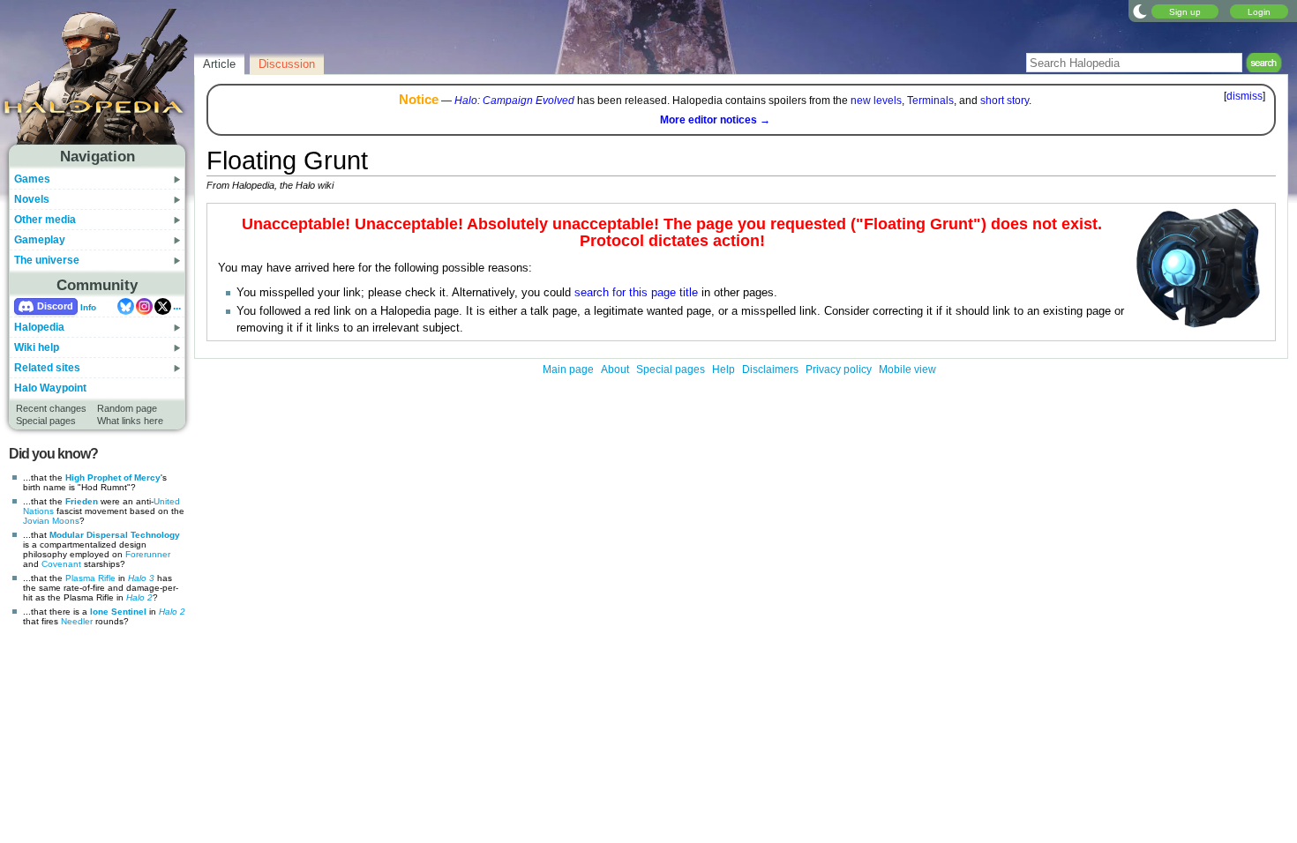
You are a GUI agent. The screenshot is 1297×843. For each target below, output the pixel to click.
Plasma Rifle (90, 578)
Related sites (47, 368)
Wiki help (36, 347)
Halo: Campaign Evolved (514, 100)
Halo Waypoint (50, 388)
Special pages (46, 420)
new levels (876, 100)
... (177, 306)
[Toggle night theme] (1140, 10)
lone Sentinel (118, 611)
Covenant (61, 564)
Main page (568, 369)
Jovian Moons (51, 521)
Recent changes (51, 408)
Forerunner (147, 554)
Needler (77, 621)
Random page (127, 408)
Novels (31, 199)
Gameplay (39, 240)
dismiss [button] (1244, 96)
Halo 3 (141, 578)
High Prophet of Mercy (113, 477)
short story (1004, 100)
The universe (46, 260)
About (615, 369)
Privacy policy (839, 369)
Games (32, 179)
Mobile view (907, 369)
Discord (55, 306)
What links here (130, 420)
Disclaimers (770, 369)
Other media (45, 219)
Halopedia (39, 327)
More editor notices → (715, 120)
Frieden (81, 501)
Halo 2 (139, 597)
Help (723, 369)
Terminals (930, 100)
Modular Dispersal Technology (114, 535)
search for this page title (636, 293)
